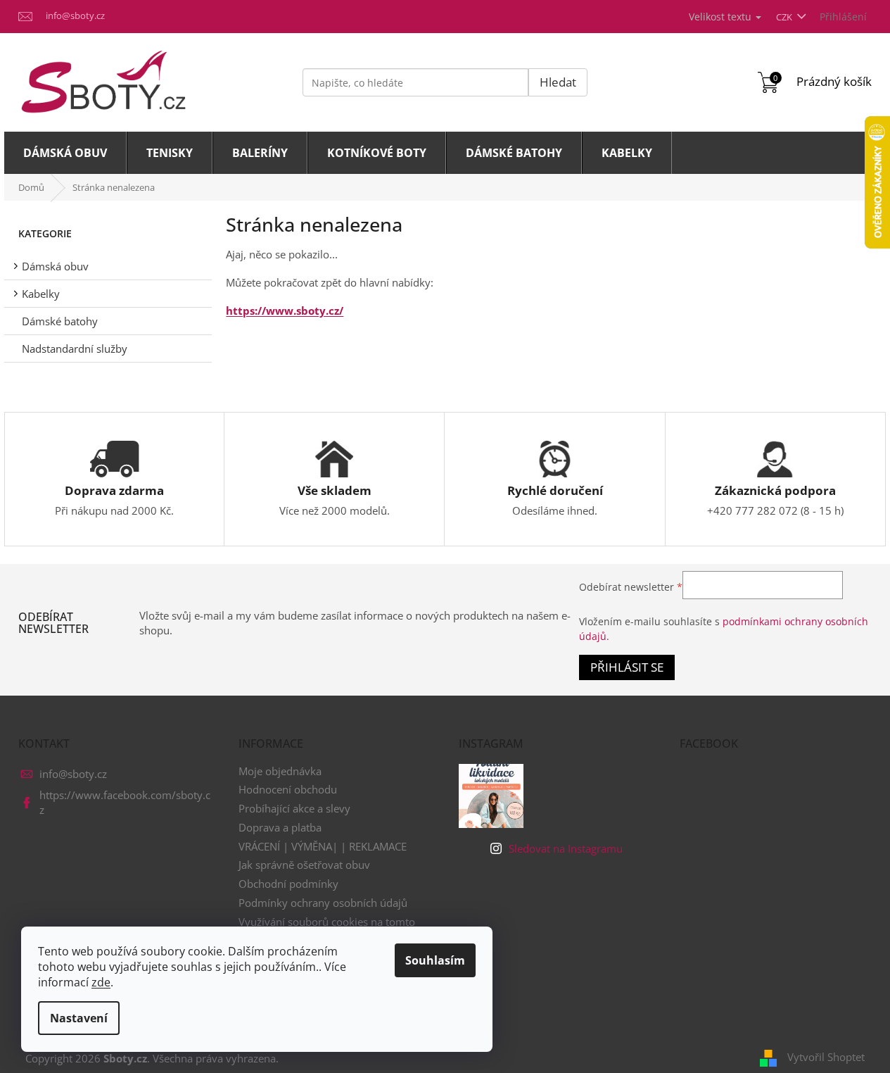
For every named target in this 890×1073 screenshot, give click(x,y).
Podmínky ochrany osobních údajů (323, 903)
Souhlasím (435, 960)
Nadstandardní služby (74, 348)
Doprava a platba (280, 827)
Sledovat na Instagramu (566, 848)
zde (100, 982)
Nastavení (79, 1018)
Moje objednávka (280, 771)
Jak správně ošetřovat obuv (304, 865)
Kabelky (41, 294)
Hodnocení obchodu (288, 789)
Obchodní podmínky (288, 884)
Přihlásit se (626, 667)
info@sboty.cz (73, 774)
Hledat (558, 82)
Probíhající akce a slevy (294, 808)
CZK (785, 17)
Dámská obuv (55, 266)
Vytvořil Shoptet (826, 1057)
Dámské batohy (60, 321)
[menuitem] (65, 153)
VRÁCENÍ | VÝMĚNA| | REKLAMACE (323, 846)
